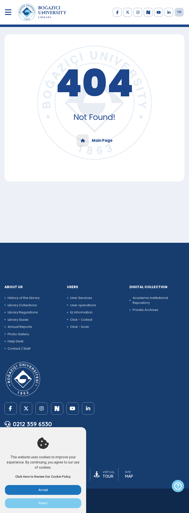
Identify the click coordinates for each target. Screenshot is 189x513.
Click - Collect (81, 319)
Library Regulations (23, 312)
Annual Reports (20, 326)
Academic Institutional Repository (150, 300)
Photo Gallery (18, 334)
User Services (81, 297)
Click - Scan (79, 326)
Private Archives (145, 310)
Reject (43, 503)
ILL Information (81, 312)
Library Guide (18, 319)
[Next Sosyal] (148, 12)
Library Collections (22, 305)
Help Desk (16, 341)
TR (179, 12)
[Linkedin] (168, 12)
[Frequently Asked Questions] (178, 486)
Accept (43, 490)
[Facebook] (117, 12)
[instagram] (137, 12)
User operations (83, 305)
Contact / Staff (19, 348)
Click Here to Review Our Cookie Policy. (43, 476)
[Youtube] (158, 12)
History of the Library (24, 297)
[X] (127, 12)
